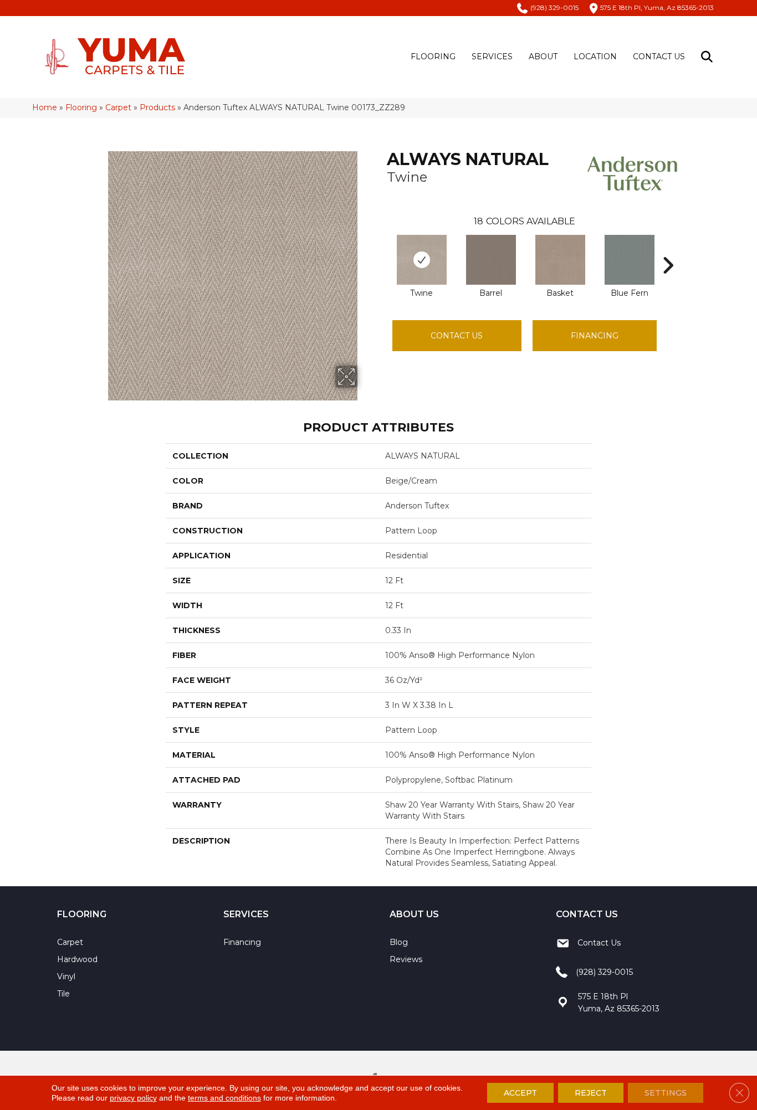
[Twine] (421, 259)
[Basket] (560, 259)
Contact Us (659, 56)
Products (157, 107)
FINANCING (594, 336)
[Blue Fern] (629, 259)
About (543, 56)
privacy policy (133, 1097)
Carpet (118, 107)
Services (492, 56)
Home (44, 107)
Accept (520, 1093)
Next (667, 248)
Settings (666, 1093)
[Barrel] (491, 259)
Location (595, 56)
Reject (591, 1093)
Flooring (433, 56)
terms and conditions (224, 1097)
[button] (709, 56)
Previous (381, 248)
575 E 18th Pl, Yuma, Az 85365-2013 (657, 7)
